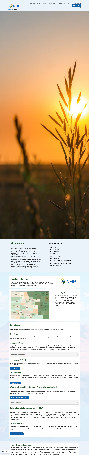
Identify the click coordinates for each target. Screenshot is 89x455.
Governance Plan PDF (16, 433)
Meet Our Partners (15, 383)
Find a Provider (76, 5)
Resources (69, 3)
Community (52, 3)
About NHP (61, 3)
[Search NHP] (80, 7)
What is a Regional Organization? (19, 397)
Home (9, 9)
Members (31, 3)
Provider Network (41, 3)
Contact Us (78, 3)
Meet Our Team (15, 368)
